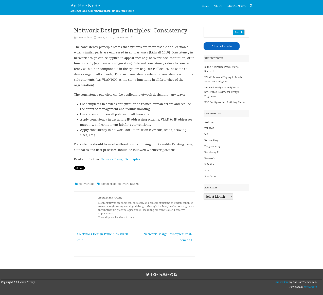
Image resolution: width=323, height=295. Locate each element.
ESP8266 (209, 128)
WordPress (310, 286)
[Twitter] (148, 274)
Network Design (128, 183)
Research (209, 158)
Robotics (209, 164)
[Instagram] (167, 274)
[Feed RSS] (175, 274)
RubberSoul (282, 282)
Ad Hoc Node (85, 6)
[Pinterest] (171, 274)
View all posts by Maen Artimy (117, 217)
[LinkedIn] (160, 274)
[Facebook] (151, 274)
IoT (206, 134)
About (218, 6)
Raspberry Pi (212, 152)
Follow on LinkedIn (221, 46)
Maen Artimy (84, 37)
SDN (206, 170)
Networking (86, 183)
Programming (212, 146)
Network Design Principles (120, 159)
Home (205, 6)
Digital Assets (236, 6)
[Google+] (155, 274)
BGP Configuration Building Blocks (224, 102)
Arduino (209, 122)
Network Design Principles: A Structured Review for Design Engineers (221, 92)
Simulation (210, 176)
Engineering (108, 183)
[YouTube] (164, 274)
